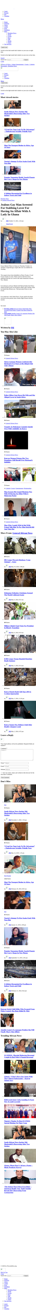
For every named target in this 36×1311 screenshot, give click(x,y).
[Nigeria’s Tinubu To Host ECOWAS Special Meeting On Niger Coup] (19, 1111)
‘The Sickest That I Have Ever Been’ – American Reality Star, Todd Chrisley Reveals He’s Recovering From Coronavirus (18, 1189)
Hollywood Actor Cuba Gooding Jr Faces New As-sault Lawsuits (19, 1101)
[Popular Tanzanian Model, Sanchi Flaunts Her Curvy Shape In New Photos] (19, 170)
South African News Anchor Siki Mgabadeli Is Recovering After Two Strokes (17, 113)
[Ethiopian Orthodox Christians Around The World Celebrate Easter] (19, 578)
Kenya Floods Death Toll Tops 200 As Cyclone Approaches (17, 693)
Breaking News (12, 33)
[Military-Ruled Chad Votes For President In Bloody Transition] (19, 611)
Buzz (9, 38)
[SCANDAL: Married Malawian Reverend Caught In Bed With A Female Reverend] (19, 1046)
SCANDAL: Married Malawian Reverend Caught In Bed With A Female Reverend (19, 1056)
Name (3, 763)
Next (7, 198)
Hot (5, 14)
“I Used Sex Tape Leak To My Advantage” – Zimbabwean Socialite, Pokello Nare (19, 130)
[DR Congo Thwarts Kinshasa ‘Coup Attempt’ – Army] (19, 545)
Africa (6, 25)
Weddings (7, 30)
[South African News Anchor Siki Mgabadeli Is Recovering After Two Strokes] (19, 104)
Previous (3, 198)
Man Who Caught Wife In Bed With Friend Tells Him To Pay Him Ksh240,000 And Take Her (19, 527)
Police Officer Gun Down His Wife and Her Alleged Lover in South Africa (19, 396)
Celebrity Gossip (10, 488)
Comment (4, 748)
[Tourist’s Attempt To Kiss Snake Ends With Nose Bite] (19, 154)
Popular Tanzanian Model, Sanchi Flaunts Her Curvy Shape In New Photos (19, 178)
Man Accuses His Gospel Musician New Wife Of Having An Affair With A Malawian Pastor (18, 494)
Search (26, 59)
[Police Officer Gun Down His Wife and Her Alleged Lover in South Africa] (19, 377)
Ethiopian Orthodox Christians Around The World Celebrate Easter (18, 594)
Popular (6, 13)
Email (3, 766)
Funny (9, 42)
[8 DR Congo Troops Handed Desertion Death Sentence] (19, 644)
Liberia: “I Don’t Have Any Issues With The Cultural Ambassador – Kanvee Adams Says (18, 1078)
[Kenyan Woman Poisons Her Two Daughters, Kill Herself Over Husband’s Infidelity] (19, 440)
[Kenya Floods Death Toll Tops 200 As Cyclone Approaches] (19, 677)
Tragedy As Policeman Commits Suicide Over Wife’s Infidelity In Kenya (18, 428)
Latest (6, 11)
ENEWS (6, 23)
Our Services (7, 44)
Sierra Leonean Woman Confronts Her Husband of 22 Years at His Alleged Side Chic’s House (18, 364)
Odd (9, 39)
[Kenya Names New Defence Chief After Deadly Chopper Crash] (19, 710)
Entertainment (19, 488)
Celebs (6, 27)
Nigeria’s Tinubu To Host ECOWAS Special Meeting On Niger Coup (17, 1122)
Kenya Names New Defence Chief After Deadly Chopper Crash (18, 726)
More (5, 31)
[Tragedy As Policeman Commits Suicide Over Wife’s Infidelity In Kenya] (19, 409)
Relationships (27, 488)
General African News (12, 358)
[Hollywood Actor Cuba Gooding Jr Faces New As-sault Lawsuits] (19, 1090)
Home (6, 22)
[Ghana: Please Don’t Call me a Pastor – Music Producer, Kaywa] (19, 1156)
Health (9, 41)
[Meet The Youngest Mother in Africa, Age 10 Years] (19, 138)
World (9, 34)
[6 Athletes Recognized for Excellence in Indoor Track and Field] (19, 186)
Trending (6, 16)
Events (9, 36)
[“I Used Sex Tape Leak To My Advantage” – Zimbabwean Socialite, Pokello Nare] (19, 122)
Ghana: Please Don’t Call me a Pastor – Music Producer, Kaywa (18, 1166)
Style (5, 28)
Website (3, 769)
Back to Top (4, 1272)
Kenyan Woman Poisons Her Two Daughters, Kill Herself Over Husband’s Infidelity (18, 460)
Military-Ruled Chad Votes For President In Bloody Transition (19, 627)
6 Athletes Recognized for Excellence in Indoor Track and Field (18, 194)
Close (2, 1274)
